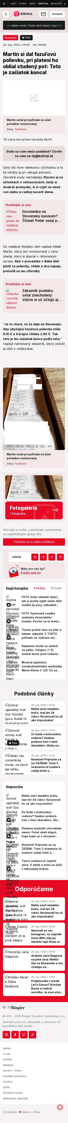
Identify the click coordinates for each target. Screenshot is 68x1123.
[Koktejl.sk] (23, 14)
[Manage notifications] (60, 1107)
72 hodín (56, 588)
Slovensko (11, 38)
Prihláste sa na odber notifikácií (34, 542)
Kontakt (7, 1059)
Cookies (8, 1081)
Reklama (8, 1064)
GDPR (6, 1087)
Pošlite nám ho (31, 572)
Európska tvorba (12, 1092)
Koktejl (7, 1048)
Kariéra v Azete (12, 1070)
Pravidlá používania (14, 1076)
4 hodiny (39, 588)
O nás (6, 1053)
